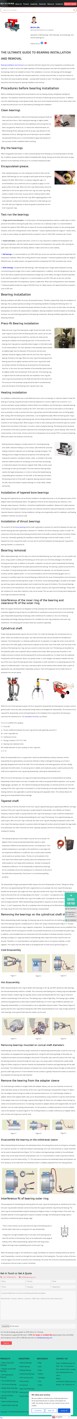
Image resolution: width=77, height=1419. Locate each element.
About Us (18, 4)
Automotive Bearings (27, 1374)
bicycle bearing (25, 1396)
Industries (42, 4)
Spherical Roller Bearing (10, 1401)
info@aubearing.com (28, 1277)
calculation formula (31, 716)
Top (1, 1418)
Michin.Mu (35, 27)
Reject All (51, 1411)
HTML (40, 1385)
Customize (38, 1411)
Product (26, 4)
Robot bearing (25, 1366)
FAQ (39, 1381)
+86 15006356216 (72, 909)
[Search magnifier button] (74, 10)
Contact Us (59, 4)
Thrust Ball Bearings (8, 1381)
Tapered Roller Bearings (10, 1405)
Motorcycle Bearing (26, 1392)
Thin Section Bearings (9, 1384)
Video (40, 1370)
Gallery (40, 1374)
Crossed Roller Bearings (10, 1392)
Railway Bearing (25, 1370)
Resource (50, 4)
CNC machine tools (26, 1378)
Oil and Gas (24, 1385)
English (58, 1417)
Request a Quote (70, 4)
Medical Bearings (26, 1363)
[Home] (7, 4)
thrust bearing (20, 527)
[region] (51, 1403)
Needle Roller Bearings (9, 1388)
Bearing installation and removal (12, 65)
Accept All (64, 1411)
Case (39, 1366)
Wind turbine (24, 1381)
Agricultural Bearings (27, 1389)
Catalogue (41, 1378)
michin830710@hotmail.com (66, 1381)
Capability (33, 4)
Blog (39, 1363)
